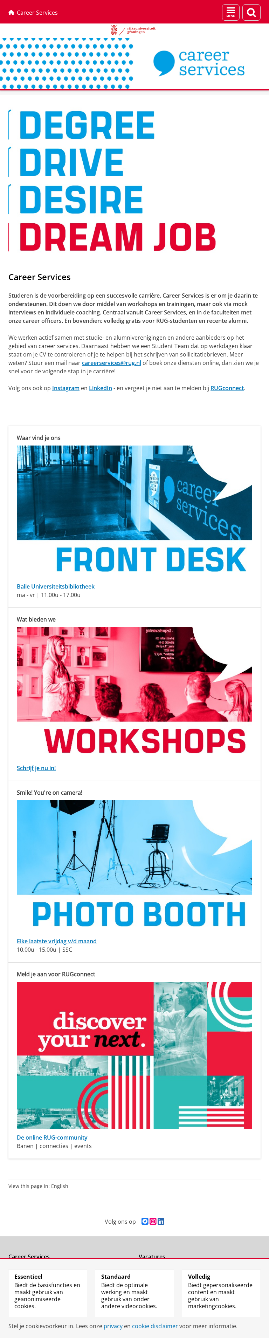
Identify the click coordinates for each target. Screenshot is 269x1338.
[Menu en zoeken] (231, 12)
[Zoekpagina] (251, 12)
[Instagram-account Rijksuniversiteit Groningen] (153, 1221)
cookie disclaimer (155, 1326)
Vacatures (152, 1256)
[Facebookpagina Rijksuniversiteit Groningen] (145, 1221)
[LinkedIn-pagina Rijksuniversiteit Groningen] (161, 1221)
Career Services (37, 12)
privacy (113, 1326)
